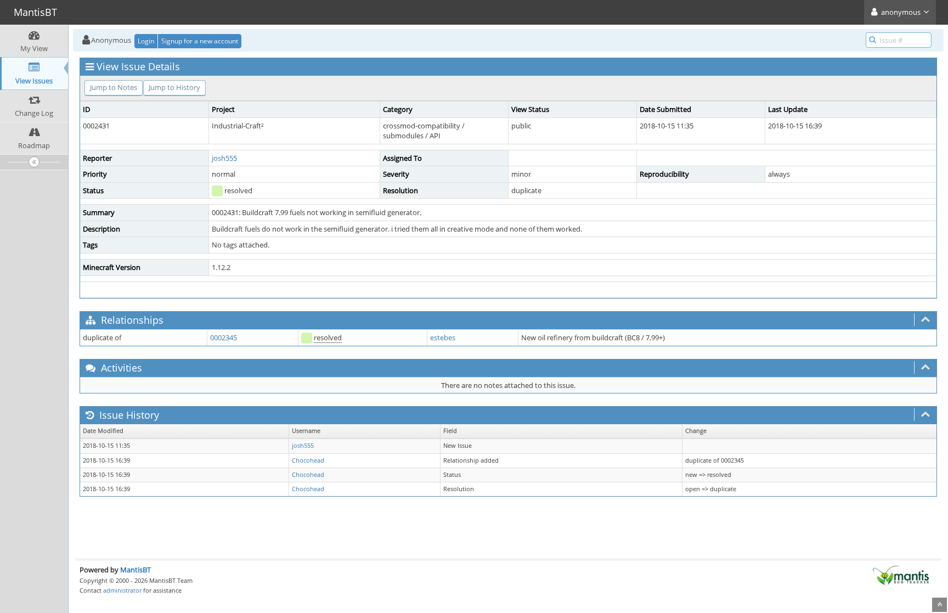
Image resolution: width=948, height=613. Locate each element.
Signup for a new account (199, 41)
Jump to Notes (113, 87)
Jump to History (174, 87)
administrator (122, 590)
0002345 (223, 337)
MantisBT (135, 570)
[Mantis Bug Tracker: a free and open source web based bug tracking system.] (901, 575)
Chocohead (308, 460)
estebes (442, 337)
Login (146, 41)
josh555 (224, 158)
